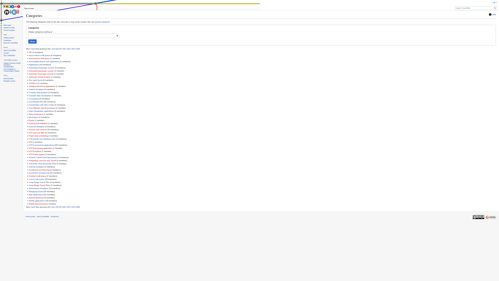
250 (73, 49)
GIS (30, 142)
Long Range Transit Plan (39, 182)
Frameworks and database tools (42, 139)
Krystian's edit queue (37, 176)
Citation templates (36, 89)
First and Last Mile (36, 133)
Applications (34, 65)
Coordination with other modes (41, 105)
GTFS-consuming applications (41, 145)
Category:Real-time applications (42, 86)
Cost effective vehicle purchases (42, 108)
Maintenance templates (38, 188)
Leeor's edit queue (36, 179)
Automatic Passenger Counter (41, 74)
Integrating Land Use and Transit (42, 160)
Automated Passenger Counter (41, 68)
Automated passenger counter (41, 71)
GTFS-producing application (40, 148)
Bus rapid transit (35, 80)
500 (77, 49)
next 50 (55, 49)
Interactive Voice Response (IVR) (42, 164)
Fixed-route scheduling (38, 136)
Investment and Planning (39, 170)
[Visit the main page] (11, 10)
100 (68, 49)
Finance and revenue (38, 130)
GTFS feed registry (37, 154)
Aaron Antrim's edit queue (39, 55)
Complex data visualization (40, 96)
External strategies (36, 127)
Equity (31, 120)
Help (494, 14)
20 (61, 49)
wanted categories (102, 22)
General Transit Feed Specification (43, 157)
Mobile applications (37, 201)
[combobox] (73, 36)
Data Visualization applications (41, 111)
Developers (33, 117)
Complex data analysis (38, 92)
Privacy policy (30, 217)
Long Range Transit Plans (39, 185)
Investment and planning (39, 173)
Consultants (34, 99)
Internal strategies (36, 167)
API (30, 52)
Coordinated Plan (36, 102)
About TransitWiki (43, 217)
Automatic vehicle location (39, 77)
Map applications (36, 195)
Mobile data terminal (37, 204)
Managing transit (36, 191)
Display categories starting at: (40, 32)
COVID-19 (33, 83)
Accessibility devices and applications (44, 61)
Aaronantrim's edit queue (39, 58)
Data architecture (36, 114)
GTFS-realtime (35, 151)
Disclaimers (55, 217)
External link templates (38, 123)
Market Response (36, 198)
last (32, 49)
